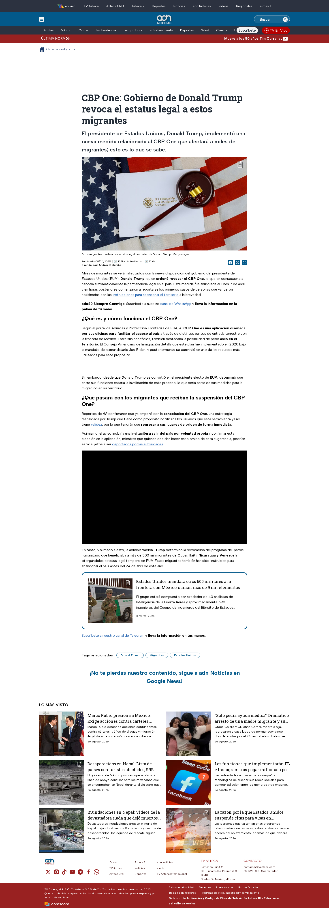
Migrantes (157, 655)
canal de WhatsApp (175, 304)
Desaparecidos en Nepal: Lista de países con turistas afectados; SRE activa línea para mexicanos (121, 766)
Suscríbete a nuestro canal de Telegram (113, 635)
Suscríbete (247, 30)
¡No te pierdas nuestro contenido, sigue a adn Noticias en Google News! (164, 677)
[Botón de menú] (41, 19)
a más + (266, 6)
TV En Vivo (279, 30)
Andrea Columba (110, 265)
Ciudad (84, 30)
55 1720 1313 (251, 871)
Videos (223, 6)
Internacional (56, 49)
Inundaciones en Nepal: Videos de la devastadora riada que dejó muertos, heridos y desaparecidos (124, 814)
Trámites (47, 30)
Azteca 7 (138, 6)
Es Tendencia (106, 30)
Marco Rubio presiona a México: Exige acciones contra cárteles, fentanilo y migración (119, 718)
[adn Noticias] (164, 19)
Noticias (179, 6)
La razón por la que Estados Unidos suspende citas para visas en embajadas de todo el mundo (249, 814)
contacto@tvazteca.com (259, 867)
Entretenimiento (161, 30)
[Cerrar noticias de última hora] (285, 38)
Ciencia (221, 30)
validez (96, 424)
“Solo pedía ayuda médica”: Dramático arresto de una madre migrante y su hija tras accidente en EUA (252, 718)
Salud (205, 30)
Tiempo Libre (133, 30)
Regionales (244, 6)
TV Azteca (91, 6)
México (66, 30)
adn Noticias (202, 6)
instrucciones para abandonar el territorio (146, 295)
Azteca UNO (115, 6)
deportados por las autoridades (137, 444)
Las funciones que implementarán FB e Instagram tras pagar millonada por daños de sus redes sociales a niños (252, 766)
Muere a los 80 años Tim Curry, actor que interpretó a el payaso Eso (263, 38)
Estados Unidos (185, 655)
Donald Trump (130, 655)
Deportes (159, 6)
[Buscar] (285, 19)
